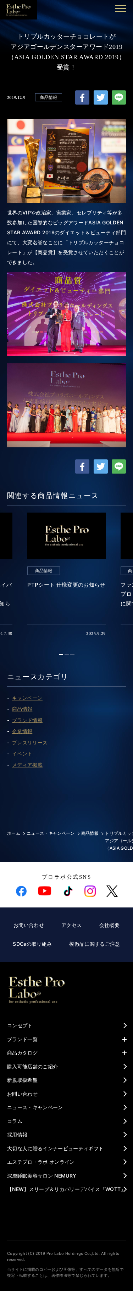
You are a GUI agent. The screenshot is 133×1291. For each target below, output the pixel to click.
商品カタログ (22, 1053)
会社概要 (109, 925)
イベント (22, 753)
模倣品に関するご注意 (94, 944)
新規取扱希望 (22, 1080)
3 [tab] (73, 654)
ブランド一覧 (22, 1039)
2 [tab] (68, 654)
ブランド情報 (27, 720)
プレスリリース (30, 742)
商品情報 (48, 97)
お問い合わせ (28, 925)
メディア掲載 (27, 765)
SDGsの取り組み (32, 944)
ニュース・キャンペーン (51, 833)
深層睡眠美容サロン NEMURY (42, 1176)
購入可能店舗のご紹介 (32, 1066)
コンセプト (20, 1025)
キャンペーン (27, 698)
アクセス (71, 925)
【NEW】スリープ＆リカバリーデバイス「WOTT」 (66, 1189)
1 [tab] (62, 654)
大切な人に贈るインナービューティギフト (55, 1148)
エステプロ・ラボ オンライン (41, 1162)
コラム (14, 1121)
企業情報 (22, 731)
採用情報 (17, 1134)
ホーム (13, 833)
